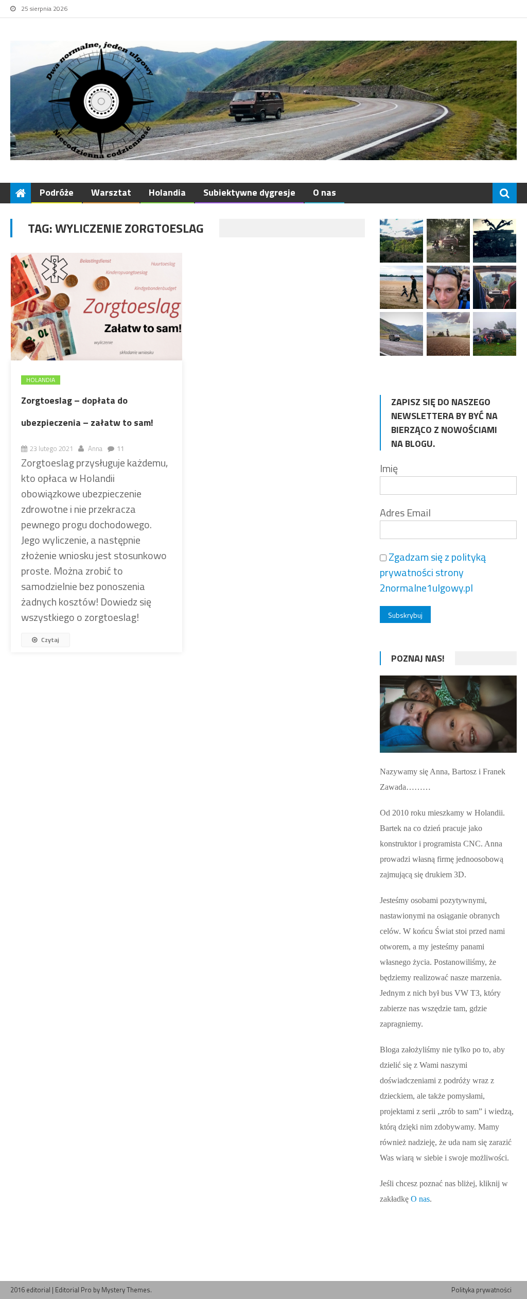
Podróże (57, 192)
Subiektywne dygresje (249, 192)
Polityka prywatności (481, 1290)
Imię (389, 468)
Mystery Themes (125, 1290)
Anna (95, 448)
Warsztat (111, 192)
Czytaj (49, 640)
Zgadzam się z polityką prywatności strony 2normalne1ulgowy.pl (433, 572)
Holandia (167, 192)
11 (120, 448)
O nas (324, 192)
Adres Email (405, 513)
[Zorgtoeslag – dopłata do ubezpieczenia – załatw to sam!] (96, 306)
